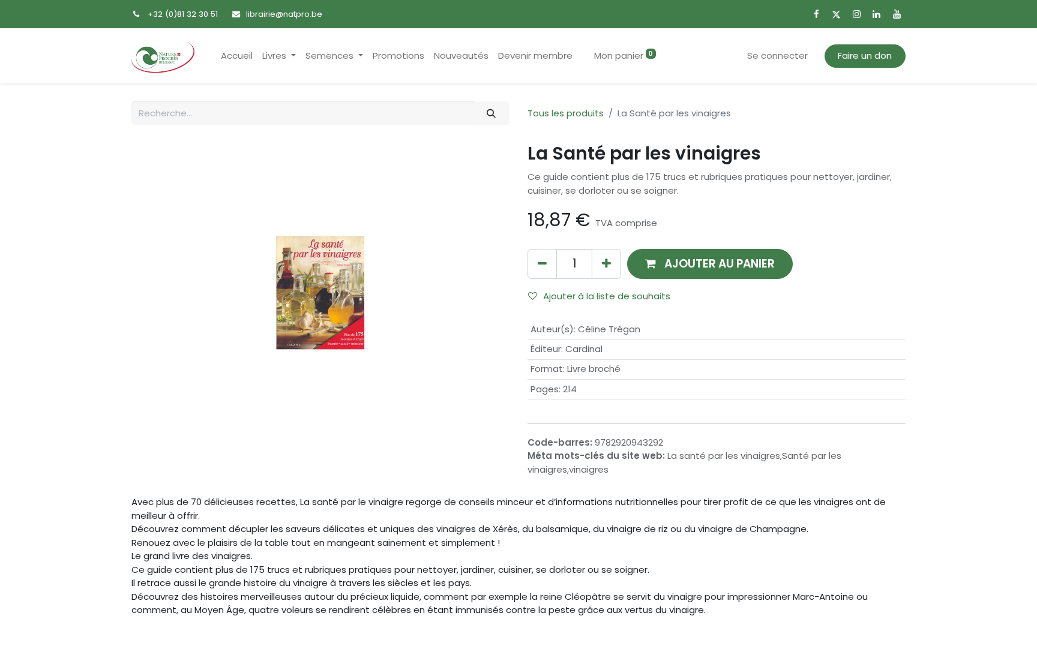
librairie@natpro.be (284, 14)
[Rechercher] (491, 113)
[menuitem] (236, 56)
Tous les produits (566, 113)
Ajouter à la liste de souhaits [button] (606, 296)
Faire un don (865, 55)
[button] (710, 263)
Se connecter (777, 55)
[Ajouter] (606, 263)
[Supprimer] (542, 263)
